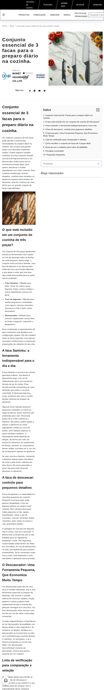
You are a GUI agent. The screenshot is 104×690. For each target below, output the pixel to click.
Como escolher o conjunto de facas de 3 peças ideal (67, 143)
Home (4, 26)
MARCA (67, 15)
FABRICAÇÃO (40, 15)
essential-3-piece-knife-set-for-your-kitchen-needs (38, 26)
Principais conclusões (54, 151)
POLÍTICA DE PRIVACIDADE (81, 14)
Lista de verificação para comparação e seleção (65, 139)
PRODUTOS (24, 15)
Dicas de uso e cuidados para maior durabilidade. (66, 147)
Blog (12, 26)
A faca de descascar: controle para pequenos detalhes (68, 129)
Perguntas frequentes (55, 155)
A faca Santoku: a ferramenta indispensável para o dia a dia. (71, 125)
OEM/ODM (54, 15)
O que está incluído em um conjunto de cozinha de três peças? (72, 122)
